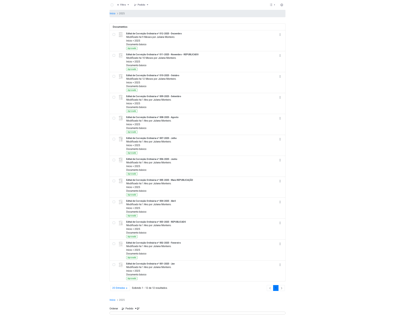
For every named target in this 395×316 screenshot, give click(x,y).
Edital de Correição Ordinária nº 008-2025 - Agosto (152, 117)
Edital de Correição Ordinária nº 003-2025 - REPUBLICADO (156, 222)
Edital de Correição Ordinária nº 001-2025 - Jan (150, 263)
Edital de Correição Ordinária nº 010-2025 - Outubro (152, 75)
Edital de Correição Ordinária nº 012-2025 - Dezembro (154, 33)
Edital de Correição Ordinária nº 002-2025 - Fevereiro (153, 243)
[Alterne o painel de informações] (281, 4)
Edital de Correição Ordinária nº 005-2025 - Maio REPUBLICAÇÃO (159, 180)
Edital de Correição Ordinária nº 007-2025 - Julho (151, 138)
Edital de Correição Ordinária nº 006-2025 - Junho (151, 159)
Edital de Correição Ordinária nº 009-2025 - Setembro (153, 96)
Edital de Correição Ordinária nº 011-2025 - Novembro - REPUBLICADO (162, 54)
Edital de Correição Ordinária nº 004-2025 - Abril (151, 201)
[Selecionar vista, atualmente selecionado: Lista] (273, 4)
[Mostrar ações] (280, 34)
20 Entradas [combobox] (121, 288)
